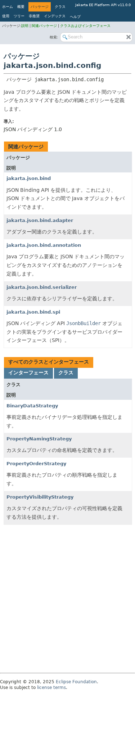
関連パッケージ (45, 26)
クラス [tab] (65, 372)
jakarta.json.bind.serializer (41, 287)
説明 (25, 26)
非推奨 (34, 16)
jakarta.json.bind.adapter (39, 220)
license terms (51, 687)
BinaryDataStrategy (32, 405)
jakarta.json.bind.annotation (43, 245)
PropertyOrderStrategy (36, 463)
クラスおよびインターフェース (85, 26)
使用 (5, 16)
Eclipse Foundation (76, 681)
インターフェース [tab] (28, 372)
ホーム (7, 7)
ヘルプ (75, 17)
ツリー (19, 16)
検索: (54, 37)
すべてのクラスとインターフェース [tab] (48, 362)
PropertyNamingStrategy (39, 438)
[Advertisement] (67, 599)
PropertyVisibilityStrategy (39, 497)
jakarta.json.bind (28, 178)
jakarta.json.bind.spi (33, 312)
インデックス (55, 16)
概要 (20, 7)
